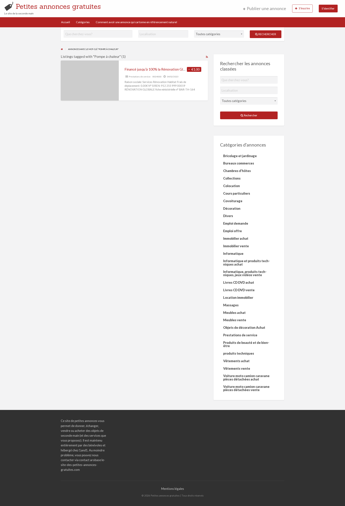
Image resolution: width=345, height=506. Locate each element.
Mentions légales (172, 489)
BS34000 (157, 76)
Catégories (83, 22)
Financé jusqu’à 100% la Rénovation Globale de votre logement (173, 69)
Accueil (65, 22)
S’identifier (328, 8)
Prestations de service (139, 76)
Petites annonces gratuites (58, 6)
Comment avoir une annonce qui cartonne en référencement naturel (136, 22)
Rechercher (267, 34)
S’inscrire (304, 8)
